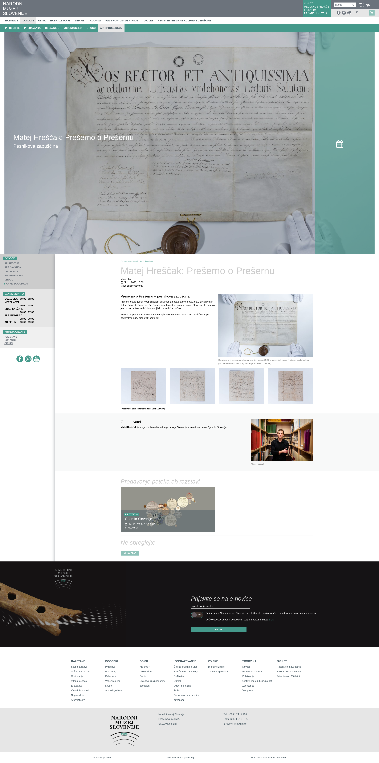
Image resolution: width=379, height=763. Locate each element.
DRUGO (91, 28)
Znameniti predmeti (218, 671)
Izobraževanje (60, 20)
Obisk (42, 20)
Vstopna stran (126, 261)
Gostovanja (77, 676)
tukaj (271, 619)
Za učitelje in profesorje (186, 671)
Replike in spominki (252, 671)
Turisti (177, 690)
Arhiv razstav (78, 700)
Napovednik (77, 695)
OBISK (144, 661)
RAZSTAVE (10, 337)
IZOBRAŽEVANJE (185, 661)
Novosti (246, 667)
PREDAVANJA (32, 28)
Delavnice (110, 676)
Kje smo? (145, 667)
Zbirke (79, 20)
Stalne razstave (79, 667)
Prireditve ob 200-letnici (289, 676)
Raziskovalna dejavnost (122, 20)
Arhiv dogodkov (111, 28)
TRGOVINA (249, 661)
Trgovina (94, 20)
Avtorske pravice (102, 757)
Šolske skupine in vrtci (185, 667)
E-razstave (76, 685)
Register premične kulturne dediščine (184, 20)
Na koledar (130, 553)
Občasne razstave (80, 671)
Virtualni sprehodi (80, 690)
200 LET (282, 661)
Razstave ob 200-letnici (289, 667)
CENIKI (8, 343)
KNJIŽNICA (310, 10)
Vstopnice (247, 690)
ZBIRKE (213, 661)
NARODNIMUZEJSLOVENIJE (15, 8)
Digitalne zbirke (216, 667)
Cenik (143, 676)
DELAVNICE (52, 28)
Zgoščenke (248, 685)
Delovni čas (146, 671)
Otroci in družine (182, 685)
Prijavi (219, 629)
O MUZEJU (310, 3)
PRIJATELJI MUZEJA (315, 13)
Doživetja (179, 676)
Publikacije (248, 676)
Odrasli (177, 681)
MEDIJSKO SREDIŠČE (316, 6)
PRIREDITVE (12, 28)
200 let (148, 20)
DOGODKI (111, 661)
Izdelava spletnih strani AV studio (268, 757)
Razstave (11, 20)
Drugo (108, 685)
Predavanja (111, 671)
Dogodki (28, 20)
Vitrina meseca (79, 681)
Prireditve (110, 667)
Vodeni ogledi (112, 681)
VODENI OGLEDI (73, 28)
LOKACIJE (10, 340)
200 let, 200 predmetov (289, 671)
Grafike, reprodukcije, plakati (257, 681)
